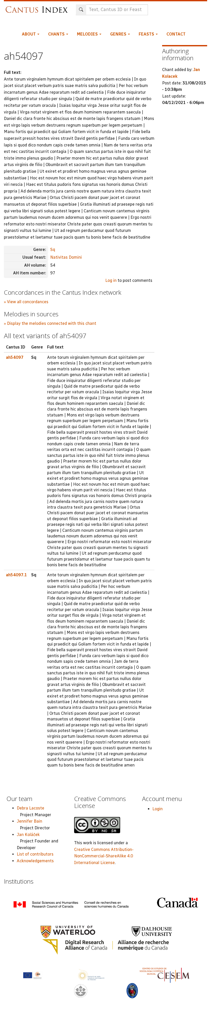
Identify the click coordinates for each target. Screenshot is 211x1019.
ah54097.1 (16, 574)
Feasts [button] (147, 34)
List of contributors (35, 854)
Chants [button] (57, 34)
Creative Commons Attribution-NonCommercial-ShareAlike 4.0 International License (104, 856)
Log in (111, 280)
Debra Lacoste (30, 808)
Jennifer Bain (29, 821)
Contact (176, 34)
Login (157, 808)
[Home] (38, 7)
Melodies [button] (88, 34)
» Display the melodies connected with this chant (50, 323)
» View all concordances (26, 301)
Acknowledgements (35, 860)
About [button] (29, 34)
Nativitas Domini (66, 257)
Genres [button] (118, 34)
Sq (52, 249)
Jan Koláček (28, 834)
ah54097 (14, 357)
